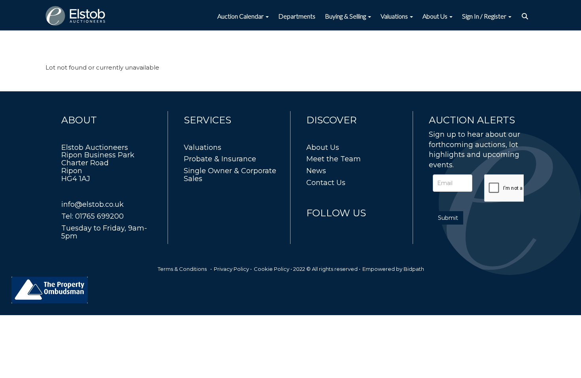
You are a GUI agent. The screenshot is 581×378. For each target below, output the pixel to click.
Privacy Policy (231, 269)
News (316, 170)
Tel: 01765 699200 (92, 216)
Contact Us (325, 182)
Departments (296, 16)
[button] (526, 16)
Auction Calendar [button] (241, 16)
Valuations (202, 147)
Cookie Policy (271, 269)
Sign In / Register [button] (484, 16)
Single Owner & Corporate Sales (230, 174)
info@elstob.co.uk (92, 204)
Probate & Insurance (220, 159)
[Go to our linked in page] (330, 227)
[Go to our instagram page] (346, 227)
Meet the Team (333, 159)
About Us (322, 147)
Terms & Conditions (182, 269)
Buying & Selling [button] (346, 16)
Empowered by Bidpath (393, 269)
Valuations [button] (395, 16)
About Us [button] (436, 16)
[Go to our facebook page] (313, 227)
